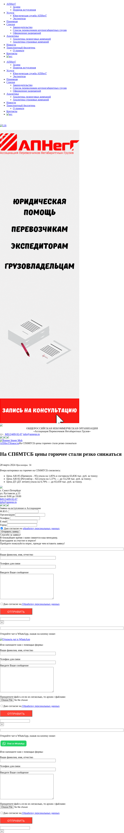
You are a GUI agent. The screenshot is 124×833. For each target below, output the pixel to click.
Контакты (11, 53)
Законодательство (22, 27)
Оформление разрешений (27, 33)
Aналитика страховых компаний (31, 41)
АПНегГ (11, 4)
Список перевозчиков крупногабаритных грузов (40, 30)
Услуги (10, 12)
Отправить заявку (10, 531)
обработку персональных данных (41, 528)
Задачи (16, 6)
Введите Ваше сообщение (14, 665)
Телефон (4, 518)
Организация (7, 514)
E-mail (3, 521)
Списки (10, 24)
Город (3, 524)
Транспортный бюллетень (20, 47)
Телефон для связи (10, 659)
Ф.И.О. (4, 511)
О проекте (18, 50)
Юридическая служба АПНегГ (30, 15)
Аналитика (12, 36)
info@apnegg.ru (31, 434)
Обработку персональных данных (40, 604)
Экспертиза (19, 18)
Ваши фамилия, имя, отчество (16, 650)
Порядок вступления (24, 9)
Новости (11, 44)
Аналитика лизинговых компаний (32, 38)
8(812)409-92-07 (13, 434)
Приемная (12, 21)
